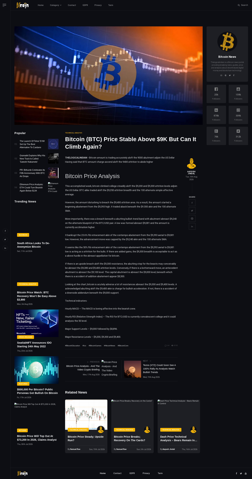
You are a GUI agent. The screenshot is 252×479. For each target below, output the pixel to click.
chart (83, 284)
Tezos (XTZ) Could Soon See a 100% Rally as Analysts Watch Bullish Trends (159, 369)
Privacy (98, 5)
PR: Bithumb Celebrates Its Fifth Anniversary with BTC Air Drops (32, 173)
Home (40, 5)
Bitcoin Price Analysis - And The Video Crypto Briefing (83, 368)
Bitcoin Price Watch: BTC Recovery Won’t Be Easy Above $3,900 (36, 296)
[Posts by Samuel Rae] (101, 430)
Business (23, 235)
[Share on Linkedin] (192, 226)
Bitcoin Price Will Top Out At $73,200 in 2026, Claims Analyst (37, 438)
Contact (72, 5)
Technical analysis (27, 284)
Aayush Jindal (191, 173)
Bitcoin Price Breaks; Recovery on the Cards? (129, 438)
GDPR (85, 5)
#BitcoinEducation (72, 346)
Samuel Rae (75, 449)
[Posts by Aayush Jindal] (191, 163)
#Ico (84, 346)
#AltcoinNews (109, 346)
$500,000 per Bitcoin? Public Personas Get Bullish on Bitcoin (37, 391)
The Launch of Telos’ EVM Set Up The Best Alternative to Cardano (32, 144)
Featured (23, 384)
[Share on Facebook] (192, 202)
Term (110, 5)
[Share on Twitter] (192, 210)
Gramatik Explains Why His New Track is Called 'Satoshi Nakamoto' (32, 158)
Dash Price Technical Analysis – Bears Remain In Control (177, 438)
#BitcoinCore (123, 346)
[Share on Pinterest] (192, 218)
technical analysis (73, 133)
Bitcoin (22, 430)
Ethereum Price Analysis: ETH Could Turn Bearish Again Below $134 (31, 187)
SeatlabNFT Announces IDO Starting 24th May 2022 (34, 344)
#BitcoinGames (95, 346)
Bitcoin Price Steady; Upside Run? (86, 438)
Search (244, 5)
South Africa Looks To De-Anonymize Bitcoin (33, 245)
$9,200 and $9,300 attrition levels (153, 186)
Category (54, 5)
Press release (25, 337)
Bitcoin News (227, 56)
